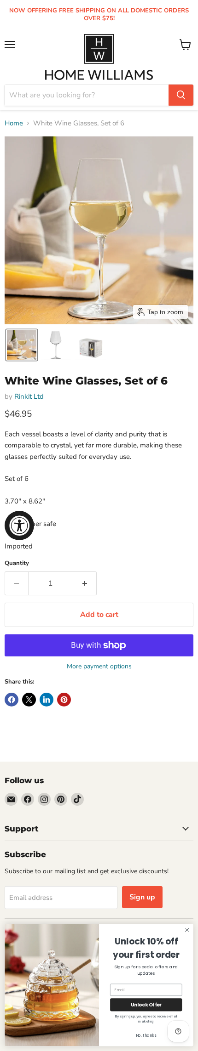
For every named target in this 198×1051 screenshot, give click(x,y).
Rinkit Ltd (29, 396)
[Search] (181, 95)
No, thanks (146, 1035)
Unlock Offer (146, 1004)
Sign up (142, 897)
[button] (21, 345)
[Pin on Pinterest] (64, 699)
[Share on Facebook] (11, 699)
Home (14, 123)
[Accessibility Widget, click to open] (19, 525)
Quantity (17, 563)
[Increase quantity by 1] (85, 583)
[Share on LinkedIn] (46, 699)
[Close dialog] (187, 930)
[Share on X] (29, 699)
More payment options (99, 666)
